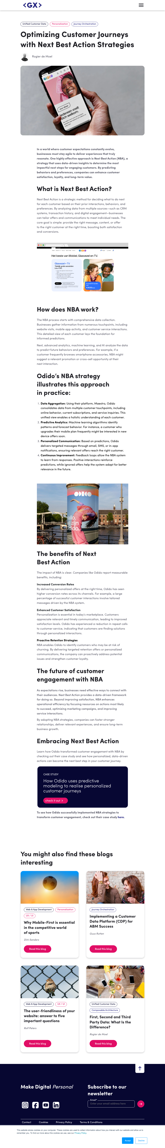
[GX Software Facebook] (35, 1105)
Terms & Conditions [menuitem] (91, 1122)
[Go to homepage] (32, 5)
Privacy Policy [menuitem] (64, 1122)
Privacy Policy (80, 1133)
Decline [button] (141, 1140)
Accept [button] (128, 1140)
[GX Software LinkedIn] (56, 1105)
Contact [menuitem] (26, 1122)
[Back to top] (139, 1068)
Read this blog (37, 949)
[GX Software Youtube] (46, 1105)
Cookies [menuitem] (43, 1122)
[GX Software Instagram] (25, 1105)
